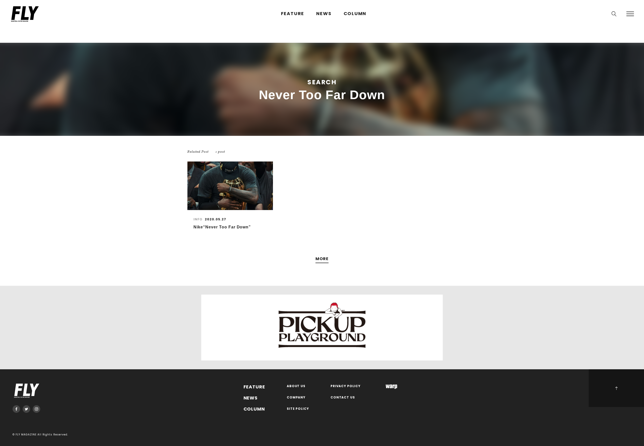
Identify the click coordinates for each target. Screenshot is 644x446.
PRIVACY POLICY (346, 386)
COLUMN (355, 14)
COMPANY (296, 397)
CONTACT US (343, 397)
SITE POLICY (298, 409)
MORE (322, 259)
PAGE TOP (616, 388)
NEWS (323, 14)
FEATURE (292, 14)
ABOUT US (296, 386)
